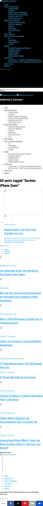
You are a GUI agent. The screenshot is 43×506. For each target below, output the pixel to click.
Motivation (12, 28)
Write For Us (8, 64)
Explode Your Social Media (18, 14)
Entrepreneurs (13, 9)
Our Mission (8, 58)
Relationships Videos (16, 56)
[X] (18, 503)
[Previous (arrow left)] (1, 500)
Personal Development (16, 22)
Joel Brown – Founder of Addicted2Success (24, 60)
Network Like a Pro (15, 16)
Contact (7, 66)
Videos (6, 46)
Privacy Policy (8, 478)
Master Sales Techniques (17, 12)
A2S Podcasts (9, 34)
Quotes (11, 26)
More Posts (4, 246)
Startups (11, 11)
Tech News (12, 40)
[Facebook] (10, 503)
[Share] (3, 498)
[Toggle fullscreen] (5, 498)
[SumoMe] (39, 503)
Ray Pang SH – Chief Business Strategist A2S (25, 62)
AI (9, 38)
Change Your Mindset (12, 20)
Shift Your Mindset (15, 24)
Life (9, 32)
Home (6, 5)
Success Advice (14, 30)
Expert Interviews (14, 18)
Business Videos (14, 50)
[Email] (32, 503)
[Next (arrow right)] (3, 500)
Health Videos (13, 54)
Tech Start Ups (13, 42)
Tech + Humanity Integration (14, 36)
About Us (7, 486)
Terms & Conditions (10, 481)
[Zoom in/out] (7, 498)
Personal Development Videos (19, 48)
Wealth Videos (13, 52)
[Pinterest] (25, 503)
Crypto (10, 44)
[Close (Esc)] (1, 498)
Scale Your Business (11, 7)
